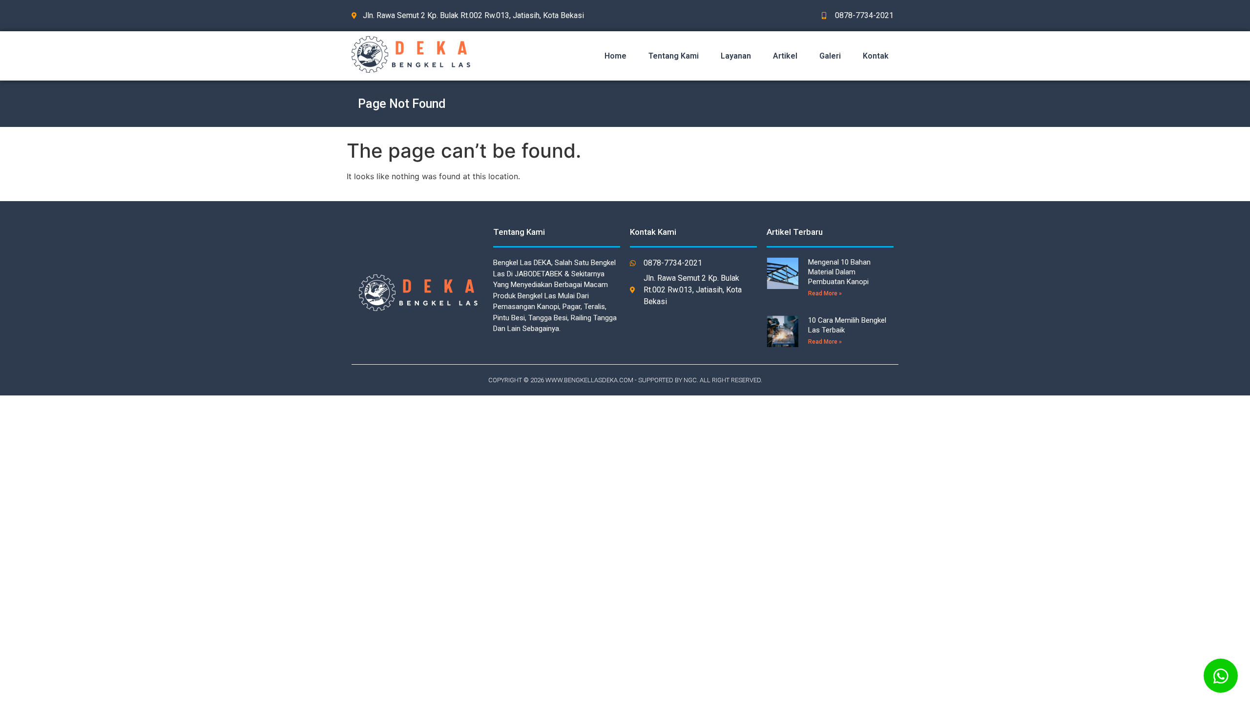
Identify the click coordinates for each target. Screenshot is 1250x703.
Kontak (876, 56)
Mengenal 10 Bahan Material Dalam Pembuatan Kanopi (839, 272)
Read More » (825, 293)
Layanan (736, 56)
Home (615, 56)
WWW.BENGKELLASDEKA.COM (589, 380)
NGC (690, 380)
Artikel (785, 56)
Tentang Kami (673, 56)
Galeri (830, 56)
